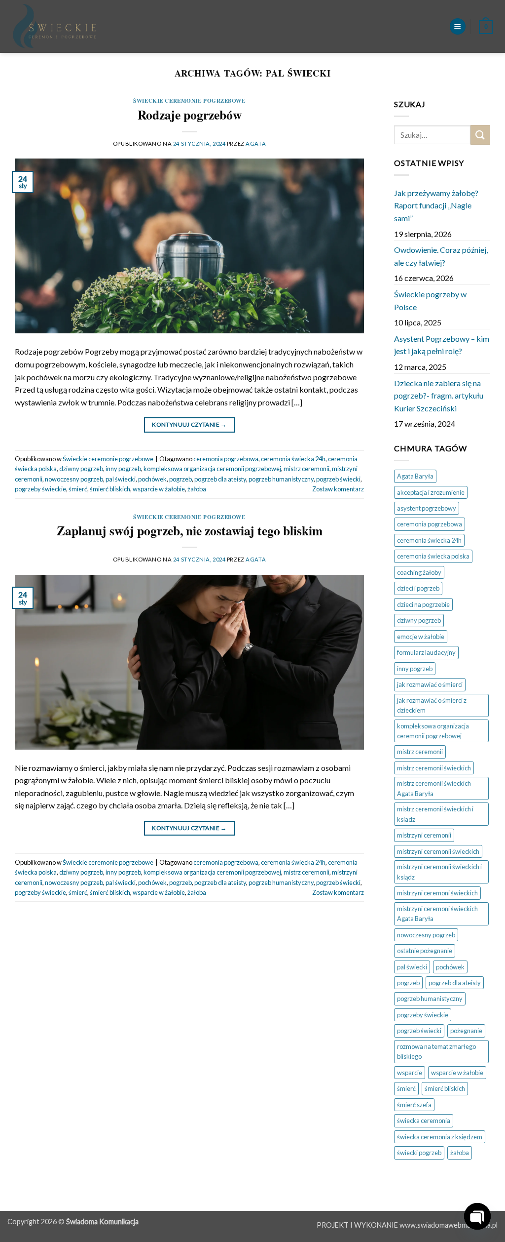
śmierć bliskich (110, 489)
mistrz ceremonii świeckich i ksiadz (435, 814)
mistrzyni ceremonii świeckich (438, 851)
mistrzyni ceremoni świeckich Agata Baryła (437, 913)
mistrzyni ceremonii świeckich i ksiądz (439, 872)
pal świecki (121, 479)
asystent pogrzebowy (426, 508)
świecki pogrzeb (419, 1153)
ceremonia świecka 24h (293, 459)
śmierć (78, 489)
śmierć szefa (414, 1105)
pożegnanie (466, 1031)
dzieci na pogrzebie (423, 604)
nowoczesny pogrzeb (74, 479)
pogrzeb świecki (338, 479)
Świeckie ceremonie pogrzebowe (189, 100)
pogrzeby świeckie (40, 489)
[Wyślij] (480, 134)
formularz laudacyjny (426, 652)
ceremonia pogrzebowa (225, 459)
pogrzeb (180, 479)
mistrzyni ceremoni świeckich (437, 893)
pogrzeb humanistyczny (281, 479)
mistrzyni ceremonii (424, 835)
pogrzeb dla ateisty (220, 479)
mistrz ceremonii (306, 469)
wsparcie (409, 1073)
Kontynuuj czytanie (189, 424)
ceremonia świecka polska (433, 556)
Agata (256, 143)
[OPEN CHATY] (477, 1208)
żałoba (196, 489)
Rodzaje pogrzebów (190, 114)
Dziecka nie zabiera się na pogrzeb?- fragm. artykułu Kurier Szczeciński (438, 395)
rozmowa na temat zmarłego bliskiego (436, 1051)
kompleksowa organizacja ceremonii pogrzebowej (212, 469)
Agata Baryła (415, 476)
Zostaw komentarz (338, 489)
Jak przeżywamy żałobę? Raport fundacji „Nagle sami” (436, 205)
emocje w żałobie (420, 637)
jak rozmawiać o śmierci (430, 684)
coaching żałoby (419, 572)
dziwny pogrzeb (81, 469)
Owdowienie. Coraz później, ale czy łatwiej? (441, 256)
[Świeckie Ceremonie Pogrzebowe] (139, 26)
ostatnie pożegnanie (424, 951)
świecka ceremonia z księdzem (439, 1137)
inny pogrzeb (123, 469)
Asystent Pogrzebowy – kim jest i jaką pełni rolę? (441, 345)
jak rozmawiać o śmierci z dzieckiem (432, 705)
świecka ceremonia (423, 1120)
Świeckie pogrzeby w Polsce (430, 300)
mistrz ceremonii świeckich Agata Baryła (434, 788)
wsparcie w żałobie (159, 489)
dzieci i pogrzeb (418, 588)
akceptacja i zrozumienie (431, 492)
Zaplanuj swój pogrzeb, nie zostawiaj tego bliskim (190, 530)
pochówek (152, 479)
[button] (458, 26)
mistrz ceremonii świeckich (434, 768)
